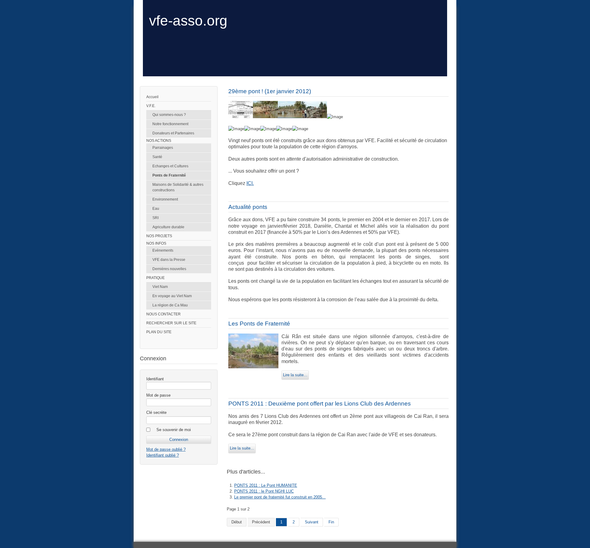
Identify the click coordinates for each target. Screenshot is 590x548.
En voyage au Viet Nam (172, 296)
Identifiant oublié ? (162, 455)
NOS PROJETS (159, 236)
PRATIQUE (155, 278)
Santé (157, 157)
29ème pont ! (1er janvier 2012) (269, 91)
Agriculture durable (168, 227)
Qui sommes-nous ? (169, 115)
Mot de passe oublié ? (166, 449)
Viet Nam (160, 287)
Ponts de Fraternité (169, 175)
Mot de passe (158, 395)
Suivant (311, 522)
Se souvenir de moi (173, 429)
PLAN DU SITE (158, 332)
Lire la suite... (295, 375)
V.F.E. (150, 106)
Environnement (165, 199)
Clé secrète (156, 412)
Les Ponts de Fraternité (259, 323)
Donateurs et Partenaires (173, 133)
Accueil (152, 97)
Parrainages (162, 148)
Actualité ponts (247, 207)
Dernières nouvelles (169, 269)
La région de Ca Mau (170, 305)
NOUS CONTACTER (163, 314)
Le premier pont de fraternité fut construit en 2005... (280, 497)
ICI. (250, 183)
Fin (331, 522)
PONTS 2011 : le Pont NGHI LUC (264, 491)
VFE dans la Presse (168, 260)
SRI (155, 218)
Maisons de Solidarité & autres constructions (177, 187)
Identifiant (155, 379)
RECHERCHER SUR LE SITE (171, 323)
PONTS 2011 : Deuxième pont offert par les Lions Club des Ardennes (319, 403)
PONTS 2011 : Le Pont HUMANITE (265, 485)
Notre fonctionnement (170, 124)
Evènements (162, 250)
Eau (155, 208)
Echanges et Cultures (170, 166)
